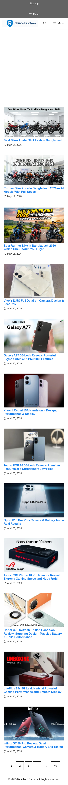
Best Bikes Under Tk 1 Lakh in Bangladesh (33, 140)
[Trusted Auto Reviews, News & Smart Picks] (20, 23)
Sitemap (34, 3)
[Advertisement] (34, 64)
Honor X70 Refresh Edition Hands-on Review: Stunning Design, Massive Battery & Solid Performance (33, 633)
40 (55, 765)
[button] (45, 23)
